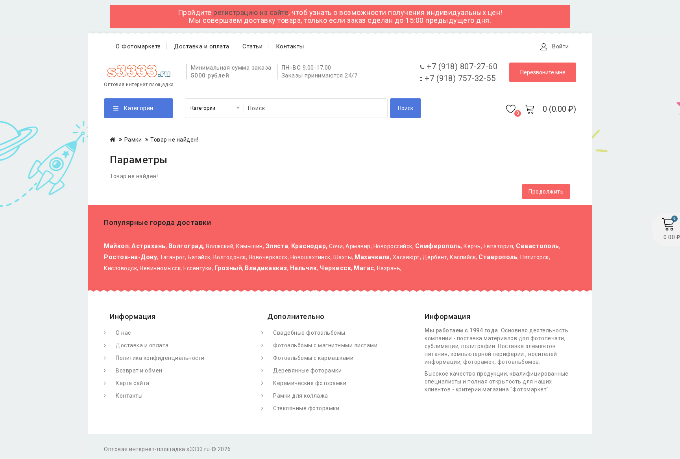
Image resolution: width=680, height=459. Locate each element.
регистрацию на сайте (250, 12)
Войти (560, 46)
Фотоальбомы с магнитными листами (325, 345)
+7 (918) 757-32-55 (459, 78)
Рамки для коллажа (300, 396)
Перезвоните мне (542, 72)
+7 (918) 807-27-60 (461, 66)
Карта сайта (133, 383)
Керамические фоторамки (309, 383)
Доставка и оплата (201, 46)
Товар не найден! (174, 139)
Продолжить (546, 191)
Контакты (290, 46)
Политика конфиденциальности (160, 358)
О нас (123, 333)
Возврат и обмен (139, 370)
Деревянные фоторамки (307, 370)
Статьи (252, 46)
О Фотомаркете (138, 46)
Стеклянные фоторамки (306, 408)
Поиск (405, 108)
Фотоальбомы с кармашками (313, 358)
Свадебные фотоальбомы (309, 333)
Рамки (133, 139)
